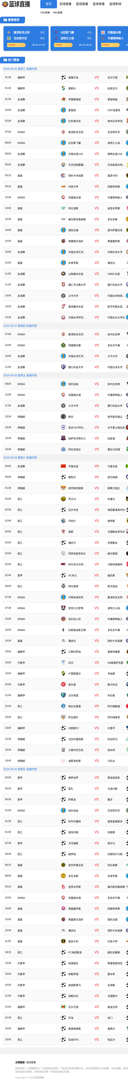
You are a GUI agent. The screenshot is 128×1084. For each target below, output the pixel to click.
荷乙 (20, 499)
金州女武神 (114, 334)
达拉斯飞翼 (74, 143)
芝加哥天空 (114, 132)
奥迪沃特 (113, 1007)
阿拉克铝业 (74, 449)
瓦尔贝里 (113, 77)
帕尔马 (111, 843)
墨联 (20, 175)
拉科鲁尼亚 (74, 121)
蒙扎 (70, 788)
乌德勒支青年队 (116, 531)
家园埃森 (113, 99)
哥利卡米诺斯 (75, 175)
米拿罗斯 (73, 262)
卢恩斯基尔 (74, 673)
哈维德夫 (73, 963)
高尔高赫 (113, 477)
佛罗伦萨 (73, 777)
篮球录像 (99, 4)
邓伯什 (72, 520)
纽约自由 (73, 384)
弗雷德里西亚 (115, 963)
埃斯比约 (73, 996)
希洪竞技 (113, 586)
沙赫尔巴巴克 (75, 750)
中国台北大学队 (116, 317)
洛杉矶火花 (74, 619)
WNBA (21, 132)
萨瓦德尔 (73, 717)
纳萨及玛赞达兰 (77, 438)
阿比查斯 (73, 208)
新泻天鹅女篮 (115, 306)
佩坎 (70, 416)
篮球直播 (82, 4)
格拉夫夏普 (74, 706)
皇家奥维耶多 (115, 821)
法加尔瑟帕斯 (75, 739)
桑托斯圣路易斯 (77, 219)
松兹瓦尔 (113, 88)
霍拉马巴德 (114, 449)
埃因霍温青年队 (116, 509)
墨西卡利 (113, 175)
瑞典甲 (21, 77)
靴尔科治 (113, 684)
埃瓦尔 (111, 1039)
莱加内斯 (73, 832)
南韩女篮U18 (115, 154)
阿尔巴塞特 (74, 821)
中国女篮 (73, 466)
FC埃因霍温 (75, 952)
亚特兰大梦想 (75, 608)
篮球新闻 (115, 4)
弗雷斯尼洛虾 (75, 241)
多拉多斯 (113, 219)
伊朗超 (21, 416)
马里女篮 (113, 466)
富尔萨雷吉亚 (115, 230)
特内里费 (73, 586)
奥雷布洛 (73, 77)
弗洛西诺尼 (114, 777)
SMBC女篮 (114, 274)
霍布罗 (111, 974)
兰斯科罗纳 (74, 651)
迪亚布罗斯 (114, 208)
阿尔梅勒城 (114, 706)
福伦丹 (72, 542)
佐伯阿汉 (113, 739)
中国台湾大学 (115, 252)
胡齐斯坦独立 (115, 416)
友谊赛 (21, 99)
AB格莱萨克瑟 (115, 662)
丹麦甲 (21, 662)
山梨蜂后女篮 (75, 274)
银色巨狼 (73, 230)
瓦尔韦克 (73, 509)
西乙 (20, 586)
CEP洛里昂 (114, 110)
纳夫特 (111, 750)
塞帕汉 (72, 477)
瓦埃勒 (111, 985)
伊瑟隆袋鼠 (74, 99)
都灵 (110, 799)
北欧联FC (73, 728)
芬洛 (70, 1017)
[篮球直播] (16, 7)
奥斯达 (72, 88)
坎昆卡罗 (73, 186)
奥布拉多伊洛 (115, 121)
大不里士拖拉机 (116, 427)
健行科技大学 (115, 284)
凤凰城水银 (74, 197)
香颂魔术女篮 (75, 306)
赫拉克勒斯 (114, 952)
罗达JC (72, 499)
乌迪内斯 (113, 788)
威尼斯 (111, 575)
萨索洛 (72, 799)
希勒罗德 (73, 974)
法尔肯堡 (73, 695)
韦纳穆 (111, 673)
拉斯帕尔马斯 (115, 854)
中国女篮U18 (75, 154)
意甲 (20, 575)
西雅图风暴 (74, 345)
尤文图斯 (73, 843)
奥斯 (70, 531)
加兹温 (111, 438)
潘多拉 (111, 262)
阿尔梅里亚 (114, 717)
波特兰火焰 (114, 143)
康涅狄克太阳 (75, 132)
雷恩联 (72, 110)
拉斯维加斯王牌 (77, 630)
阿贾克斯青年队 (77, 553)
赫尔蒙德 (113, 553)
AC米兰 (72, 575)
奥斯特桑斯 (114, 651)
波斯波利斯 (74, 760)
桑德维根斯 (74, 1028)
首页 (49, 4)
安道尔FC (73, 1039)
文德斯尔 (113, 996)
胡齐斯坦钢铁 (75, 488)
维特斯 (111, 520)
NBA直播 (57, 12)
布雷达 (111, 499)
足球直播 (65, 4)
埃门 (110, 1017)
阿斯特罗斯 (114, 186)
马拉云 (111, 760)
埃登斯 (111, 832)
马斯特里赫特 (115, 564)
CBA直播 (45, 12)
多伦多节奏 (114, 345)
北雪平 (111, 728)
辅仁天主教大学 (77, 284)
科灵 (70, 662)
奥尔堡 (72, 684)
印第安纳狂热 (75, 597)
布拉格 (111, 695)
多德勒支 (113, 542)
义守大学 (73, 295)
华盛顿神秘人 (115, 197)
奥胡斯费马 (74, 985)
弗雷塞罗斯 (114, 241)
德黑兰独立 (114, 488)
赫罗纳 (72, 854)
